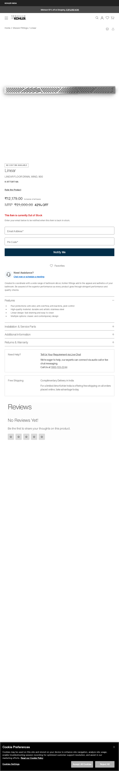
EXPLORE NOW (72, 10)
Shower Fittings (20, 28)
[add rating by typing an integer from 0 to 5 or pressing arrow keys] (27, 437)
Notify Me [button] (59, 252)
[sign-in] (101, 17)
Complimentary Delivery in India (57, 380)
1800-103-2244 (59, 367)
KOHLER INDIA (11, 3)
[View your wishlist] (107, 17)
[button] (6, 18)
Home (7, 28)
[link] (112, 17)
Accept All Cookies (82, 764)
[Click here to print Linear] (107, 29)
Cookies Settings (11, 764)
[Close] (114, 747)
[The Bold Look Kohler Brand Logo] (18, 17)
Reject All (104, 764)
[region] (59, 756)
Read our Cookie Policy (32, 758)
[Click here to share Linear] (113, 29)
